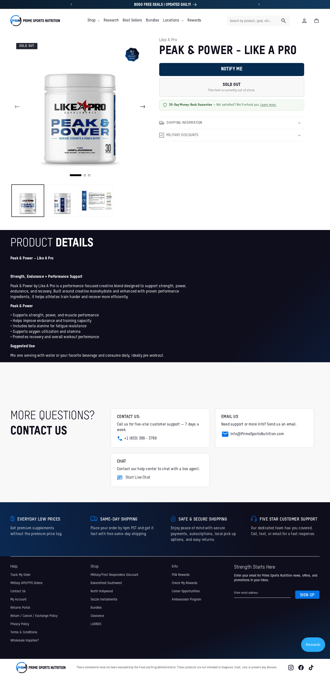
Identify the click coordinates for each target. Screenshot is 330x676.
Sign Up (307, 595)
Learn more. (268, 104)
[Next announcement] (259, 4)
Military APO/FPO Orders (26, 583)
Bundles (96, 607)
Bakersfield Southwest (106, 583)
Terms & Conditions (23, 632)
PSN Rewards (181, 575)
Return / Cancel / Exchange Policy (33, 616)
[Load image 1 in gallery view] (28, 201)
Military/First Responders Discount (114, 575)
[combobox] (258, 21)
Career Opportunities (186, 591)
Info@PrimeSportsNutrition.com (257, 434)
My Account (18, 599)
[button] (93, 20)
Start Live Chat (138, 478)
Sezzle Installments (104, 599)
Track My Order (20, 575)
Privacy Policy (19, 624)
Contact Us (18, 591)
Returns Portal (20, 607)
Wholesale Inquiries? (24, 640)
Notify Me (232, 69)
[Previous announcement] (71, 4)
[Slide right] (143, 106)
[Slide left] (17, 106)
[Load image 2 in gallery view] (62, 201)
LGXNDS (96, 624)
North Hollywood (102, 591)
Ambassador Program (186, 599)
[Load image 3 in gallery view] (97, 201)
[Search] (283, 21)
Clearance (97, 616)
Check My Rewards (184, 583)
